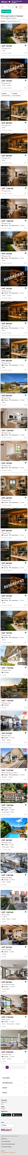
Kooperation (4, 1102)
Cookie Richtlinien (5, 1141)
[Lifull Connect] (8, 1153)
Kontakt (3, 1108)
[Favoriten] (9, 2)
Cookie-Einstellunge (6, 1146)
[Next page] (24, 1067)
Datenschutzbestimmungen (8, 1144)
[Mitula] (5, 2)
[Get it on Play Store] (6, 1115)
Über (2, 1104)
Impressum (4, 1138)
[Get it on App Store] (17, 1115)
